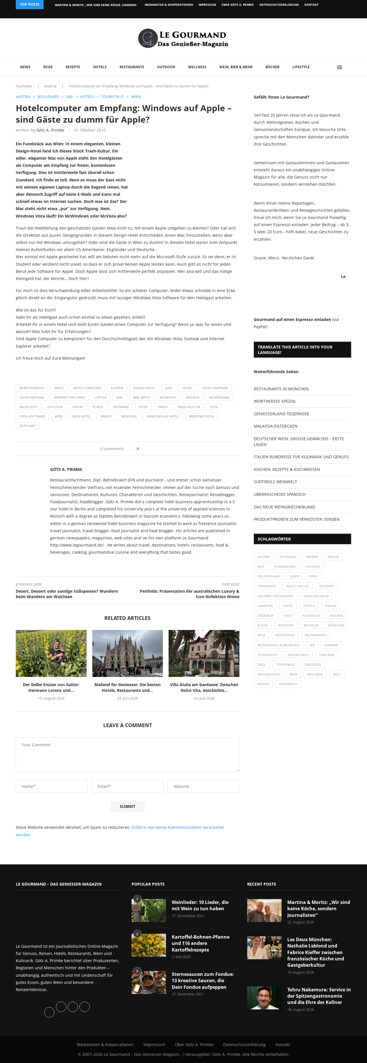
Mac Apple (141, 397)
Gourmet (327, 586)
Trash (162, 407)
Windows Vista (201, 416)
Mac (119, 397)
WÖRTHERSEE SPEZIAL (275, 401)
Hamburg (265, 606)
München (286, 625)
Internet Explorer (69, 397)
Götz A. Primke (50, 130)
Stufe (143, 407)
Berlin (333, 557)
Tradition (312, 664)
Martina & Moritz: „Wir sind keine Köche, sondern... (97, 5)
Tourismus (285, 664)
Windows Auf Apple (163, 416)
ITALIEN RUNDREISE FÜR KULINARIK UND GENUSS (301, 456)
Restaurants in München (278, 645)
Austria (50, 86)
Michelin (311, 625)
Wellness (197, 66)
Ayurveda (288, 557)
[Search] (348, 67)
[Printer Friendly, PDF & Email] (43, 370)
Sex (312, 645)
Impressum (207, 5)
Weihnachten (268, 674)
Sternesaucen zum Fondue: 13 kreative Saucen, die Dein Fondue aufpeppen (203, 980)
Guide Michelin (316, 596)
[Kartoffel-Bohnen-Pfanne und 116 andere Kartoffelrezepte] (149, 945)
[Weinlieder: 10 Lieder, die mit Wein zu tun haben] (149, 910)
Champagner (285, 566)
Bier (260, 566)
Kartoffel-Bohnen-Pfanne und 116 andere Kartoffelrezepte (200, 943)
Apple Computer (87, 388)
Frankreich (266, 586)
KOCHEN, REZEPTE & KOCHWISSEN (287, 469)
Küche (262, 625)
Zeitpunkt (27, 426)
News (25, 66)
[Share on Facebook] (145, 448)
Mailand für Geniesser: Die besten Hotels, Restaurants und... (127, 687)
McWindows (219, 397)
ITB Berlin (265, 615)
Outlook (55, 407)
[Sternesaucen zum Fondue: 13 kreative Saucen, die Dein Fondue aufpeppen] (149, 982)
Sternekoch (267, 655)
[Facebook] (314, 13)
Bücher (273, 66)
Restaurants (132, 66)
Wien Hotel (81, 416)
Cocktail (313, 566)
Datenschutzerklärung (279, 5)
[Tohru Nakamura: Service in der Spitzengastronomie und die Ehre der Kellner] (264, 997)
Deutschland (268, 576)
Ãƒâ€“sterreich (31, 388)
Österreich (288, 684)
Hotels (100, 66)
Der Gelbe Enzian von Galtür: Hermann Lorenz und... (51, 687)
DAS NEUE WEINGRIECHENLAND (284, 507)
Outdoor (166, 66)
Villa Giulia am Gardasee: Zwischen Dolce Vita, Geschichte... (204, 687)
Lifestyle (301, 66)
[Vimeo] (320, 13)
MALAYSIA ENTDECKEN (276, 426)
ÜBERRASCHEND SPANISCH (280, 494)
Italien (330, 606)
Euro (313, 576)
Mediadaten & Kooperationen (169, 5)
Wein (293, 674)
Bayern (312, 557)
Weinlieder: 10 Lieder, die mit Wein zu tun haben (200, 905)
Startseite (24, 86)
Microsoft (28, 407)
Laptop (101, 397)
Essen (294, 576)
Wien (59, 416)
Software (121, 407)
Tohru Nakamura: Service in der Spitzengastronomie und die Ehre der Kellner (319, 996)
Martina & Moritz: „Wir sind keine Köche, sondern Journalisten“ (318, 908)
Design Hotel (144, 388)
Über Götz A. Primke (238, 5)
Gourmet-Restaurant (275, 596)
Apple (59, 388)
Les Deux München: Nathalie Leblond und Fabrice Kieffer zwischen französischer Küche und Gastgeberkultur (315, 952)
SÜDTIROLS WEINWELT (275, 481)
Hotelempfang (31, 397)
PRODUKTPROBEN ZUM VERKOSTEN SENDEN (297, 519)
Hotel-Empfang (215, 388)
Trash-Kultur (188, 407)
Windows (129, 416)
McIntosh (168, 397)
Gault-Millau (297, 586)
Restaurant (285, 635)
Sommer (331, 645)
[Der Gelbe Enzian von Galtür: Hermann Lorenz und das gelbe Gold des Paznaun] (51, 653)
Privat (78, 407)
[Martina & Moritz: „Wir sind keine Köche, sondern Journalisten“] (264, 910)
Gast (169, 388)
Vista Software (32, 416)
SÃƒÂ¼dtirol (298, 655)
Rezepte (73, 66)
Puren (98, 407)
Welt (337, 674)
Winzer (263, 684)
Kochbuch (311, 615)
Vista (214, 407)
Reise (48, 66)
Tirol (261, 664)
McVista (192, 397)
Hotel (187, 388)
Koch (288, 615)
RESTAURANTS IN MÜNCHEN (281, 388)
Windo (106, 416)
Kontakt (311, 5)
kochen (336, 615)
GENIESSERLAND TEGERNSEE (281, 413)
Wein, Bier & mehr (236, 66)
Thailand (326, 655)
